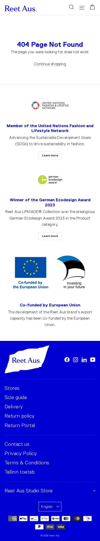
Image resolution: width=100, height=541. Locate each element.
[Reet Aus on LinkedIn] (84, 359)
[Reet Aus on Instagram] (75, 359)
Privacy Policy (21, 453)
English (47, 507)
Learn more (50, 155)
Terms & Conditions (27, 463)
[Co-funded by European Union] (50, 272)
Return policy (20, 416)
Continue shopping (50, 64)
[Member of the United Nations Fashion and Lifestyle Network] (50, 106)
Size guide (16, 397)
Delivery (14, 406)
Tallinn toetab (20, 472)
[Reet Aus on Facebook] (67, 359)
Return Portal (20, 425)
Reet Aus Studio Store (29, 491)
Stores (12, 388)
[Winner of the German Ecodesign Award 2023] (50, 180)
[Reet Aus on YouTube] (92, 359)
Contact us (17, 444)
